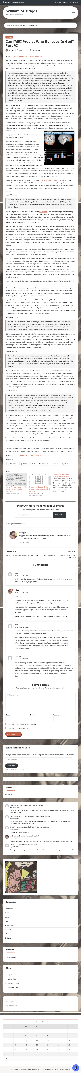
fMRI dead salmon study (48, 180)
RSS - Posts (9, 1002)
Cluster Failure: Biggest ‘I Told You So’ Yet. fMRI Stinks (16, 488)
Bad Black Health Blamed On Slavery (30, 805)
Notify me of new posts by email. (19, 728)
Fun (6, 921)
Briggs (22, 532)
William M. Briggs (21, 11)
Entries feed (11, 979)
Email (33, 715)
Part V (32, 56)
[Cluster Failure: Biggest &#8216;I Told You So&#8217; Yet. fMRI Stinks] (16, 479)
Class (7, 913)
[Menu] (73, 12)
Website (56, 715)
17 (4, 1045)
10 (4, 1040)
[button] (24, 542)
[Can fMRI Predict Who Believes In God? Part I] (65, 482)
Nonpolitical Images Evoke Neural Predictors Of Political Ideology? (39, 489)
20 (37, 1045)
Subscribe (59, 515)
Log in (9, 975)
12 (26, 1040)
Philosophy (9, 925)
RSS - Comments (11, 1006)
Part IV (27, 56)
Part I (11, 56)
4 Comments (36, 50)
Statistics (9, 37)
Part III (21, 56)
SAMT (7, 934)
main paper (43, 212)
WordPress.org (12, 987)
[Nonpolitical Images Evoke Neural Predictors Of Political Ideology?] (40, 479)
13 (37, 1040)
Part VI (37, 56)
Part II (16, 56)
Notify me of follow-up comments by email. (22, 724)
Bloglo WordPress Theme (61, 1069)
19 (26, 1045)
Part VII (43, 56)
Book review (9, 909)
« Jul (5, 1059)
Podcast (8, 930)
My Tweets (9, 795)
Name (8, 715)
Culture (7, 917)
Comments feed (13, 983)
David (12, 805)
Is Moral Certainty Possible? (29, 836)
